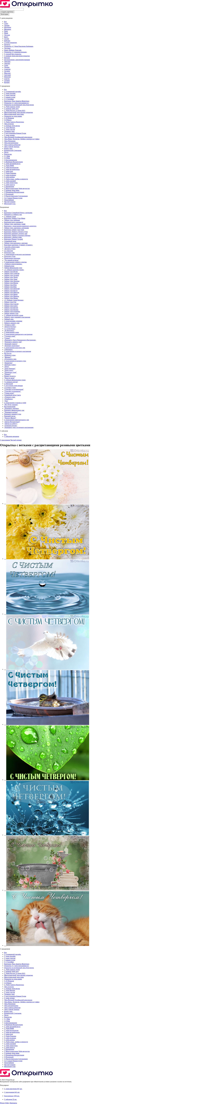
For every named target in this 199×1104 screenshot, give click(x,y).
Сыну (6, 23)
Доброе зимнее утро (11, 313)
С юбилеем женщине (11, 436)
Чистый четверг (9, 202)
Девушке (7, 61)
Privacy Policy (5, 1103)
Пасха (6, 152)
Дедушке (7, 48)
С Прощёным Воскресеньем (14, 192)
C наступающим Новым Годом (15, 133)
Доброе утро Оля (10, 302)
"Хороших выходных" (12, 346)
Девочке (7, 63)
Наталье (7, 58)
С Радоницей (8, 194)
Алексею (7, 69)
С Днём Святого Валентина (14, 122)
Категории (4, 14)
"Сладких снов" (9, 336)
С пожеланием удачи (11, 332)
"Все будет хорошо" (11, 404)
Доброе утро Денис (11, 277)
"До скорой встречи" (11, 260)
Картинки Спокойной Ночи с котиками (18, 213)
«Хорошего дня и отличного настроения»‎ (19, 427)
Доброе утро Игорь (11, 271)
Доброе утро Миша (11, 298)
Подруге (7, 44)
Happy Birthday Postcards (12, 50)
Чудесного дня (9, 252)
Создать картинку (7, 12)
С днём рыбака (9, 177)
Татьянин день (9, 131)
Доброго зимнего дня (11, 323)
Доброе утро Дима (10, 279)
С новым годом (9, 97)
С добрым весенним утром (13, 315)
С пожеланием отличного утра (15, 361)
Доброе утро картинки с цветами (16, 243)
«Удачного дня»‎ (9, 397)
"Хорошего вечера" (11, 412)
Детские (7, 35)
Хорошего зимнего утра (12, 414)
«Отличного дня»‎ (10, 359)
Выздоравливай (9, 406)
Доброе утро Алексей (11, 273)
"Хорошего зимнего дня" (13, 342)
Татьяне (7, 80)
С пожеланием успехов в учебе (15, 403)
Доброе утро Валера (11, 309)
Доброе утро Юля (10, 285)
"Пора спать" (8, 370)
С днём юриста (9, 185)
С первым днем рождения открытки (17, 56)
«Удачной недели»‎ (10, 425)
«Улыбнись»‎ (8, 399)
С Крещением (9, 186)
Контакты (13, 1103)
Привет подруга (10, 376)
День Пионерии (9, 141)
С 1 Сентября (9, 99)
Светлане (7, 75)
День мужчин (9, 124)
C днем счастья (9, 129)
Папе (6, 31)
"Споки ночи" (9, 393)
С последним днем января (13, 385)
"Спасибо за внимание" (12, 391)
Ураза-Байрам (9, 200)
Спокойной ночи (10, 241)
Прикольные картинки (12, 258)
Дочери (6, 25)
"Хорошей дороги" (11, 344)
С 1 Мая (7, 156)
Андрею (7, 71)
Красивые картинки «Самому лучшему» (18, 245)
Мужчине (7, 27)
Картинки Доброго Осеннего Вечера (17, 235)
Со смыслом (8, 251)
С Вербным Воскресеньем (13, 162)
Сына (6, 65)
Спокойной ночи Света (12, 395)
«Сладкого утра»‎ (10, 387)
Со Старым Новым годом (13, 198)
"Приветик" (8, 363)
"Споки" (7, 338)
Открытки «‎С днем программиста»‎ (16, 103)
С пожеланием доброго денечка (15, 262)
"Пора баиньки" (10, 368)
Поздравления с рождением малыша (17, 60)
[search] (1, 9)
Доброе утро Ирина (11, 283)
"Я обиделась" (9, 330)
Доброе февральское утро (13, 268)
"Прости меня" (9, 378)
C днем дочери (9, 135)
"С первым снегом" (11, 382)
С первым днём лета (11, 108)
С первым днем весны (12, 126)
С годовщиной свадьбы (12, 91)
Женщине (7, 29)
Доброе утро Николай (12, 289)
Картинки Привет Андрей (13, 239)
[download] (5, 559)
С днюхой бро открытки (12, 54)
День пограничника (11, 143)
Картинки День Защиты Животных (16, 101)
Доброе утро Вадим (11, 308)
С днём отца (8, 171)
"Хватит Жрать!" (10, 418)
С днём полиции (10, 175)
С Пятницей (8, 384)
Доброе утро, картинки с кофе (14, 224)
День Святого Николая (12, 145)
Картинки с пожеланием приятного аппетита (20, 226)
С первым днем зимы (11, 190)
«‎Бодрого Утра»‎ (9, 249)
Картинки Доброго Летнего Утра (16, 232)
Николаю (7, 77)
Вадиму (7, 82)
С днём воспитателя (11, 167)
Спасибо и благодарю (12, 247)
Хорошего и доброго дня (13, 214)
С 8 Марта (7, 120)
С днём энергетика (11, 183)
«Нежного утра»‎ (10, 355)
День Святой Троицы (11, 146)
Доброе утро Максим (11, 292)
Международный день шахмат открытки (18, 112)
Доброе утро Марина (11, 296)
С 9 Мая (7, 158)
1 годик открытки (10, 42)
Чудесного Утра (9, 256)
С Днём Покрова (10, 173)
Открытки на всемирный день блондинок (19, 105)
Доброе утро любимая (12, 220)
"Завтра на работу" (11, 424)
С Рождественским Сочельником (16, 196)
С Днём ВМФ (9, 166)
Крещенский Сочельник (12, 150)
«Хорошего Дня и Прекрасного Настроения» (20, 340)
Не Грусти (7, 353)
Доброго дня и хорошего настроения (17, 317)
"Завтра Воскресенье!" (12, 422)
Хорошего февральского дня (14, 410)
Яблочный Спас (10, 204)
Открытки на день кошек (13, 116)
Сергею (7, 79)
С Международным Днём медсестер (17, 188)
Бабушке (7, 41)
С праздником (5, 440)
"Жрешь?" (7, 357)
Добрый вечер (9, 266)
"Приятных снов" (10, 372)
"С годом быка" (9, 329)
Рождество (8, 154)
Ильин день (8, 148)
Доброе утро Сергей (11, 304)
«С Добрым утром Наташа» (14, 300)
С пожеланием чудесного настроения (17, 254)
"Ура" (6, 401)
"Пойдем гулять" (10, 365)
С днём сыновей (10, 181)
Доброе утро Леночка (11, 281)
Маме (6, 33)
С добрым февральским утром (14, 380)
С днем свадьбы (9, 93)
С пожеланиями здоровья (13, 321)
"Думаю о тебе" (9, 325)
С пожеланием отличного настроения (17, 351)
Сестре (6, 39)
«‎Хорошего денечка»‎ (11, 408)
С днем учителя (9, 95)
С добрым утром (10, 216)
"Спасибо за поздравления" (14, 389)
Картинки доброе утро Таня (14, 230)
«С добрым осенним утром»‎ (14, 270)
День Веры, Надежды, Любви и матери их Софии (21, 139)
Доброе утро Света (11, 306)
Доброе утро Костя (10, 290)
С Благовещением (10, 160)
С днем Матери (9, 127)
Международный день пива (14, 114)
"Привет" (7, 374)
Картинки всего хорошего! (13, 222)
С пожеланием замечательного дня (16, 420)
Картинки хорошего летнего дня (15, 233)
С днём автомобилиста (12, 164)
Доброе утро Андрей (11, 275)
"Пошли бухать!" (10, 327)
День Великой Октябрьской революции (18, 137)
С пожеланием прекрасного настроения (18, 334)
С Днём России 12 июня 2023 (14, 110)
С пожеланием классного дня (14, 348)
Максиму (7, 73)
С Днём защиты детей (12, 107)
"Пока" (6, 366)
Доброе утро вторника (12, 311)
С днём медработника (12, 169)
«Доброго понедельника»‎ (13, 264)
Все (5, 22)
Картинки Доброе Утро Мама (14, 218)
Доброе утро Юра (10, 287)
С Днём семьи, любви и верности (16, 179)
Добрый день (8, 319)
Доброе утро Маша (11, 294)
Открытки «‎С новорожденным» (15, 52)
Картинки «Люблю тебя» (13, 237)
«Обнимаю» (8, 349)
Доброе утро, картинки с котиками (16, 228)
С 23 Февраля (9, 118)
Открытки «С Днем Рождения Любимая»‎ (18, 46)
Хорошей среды (9, 416)
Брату (6, 37)
